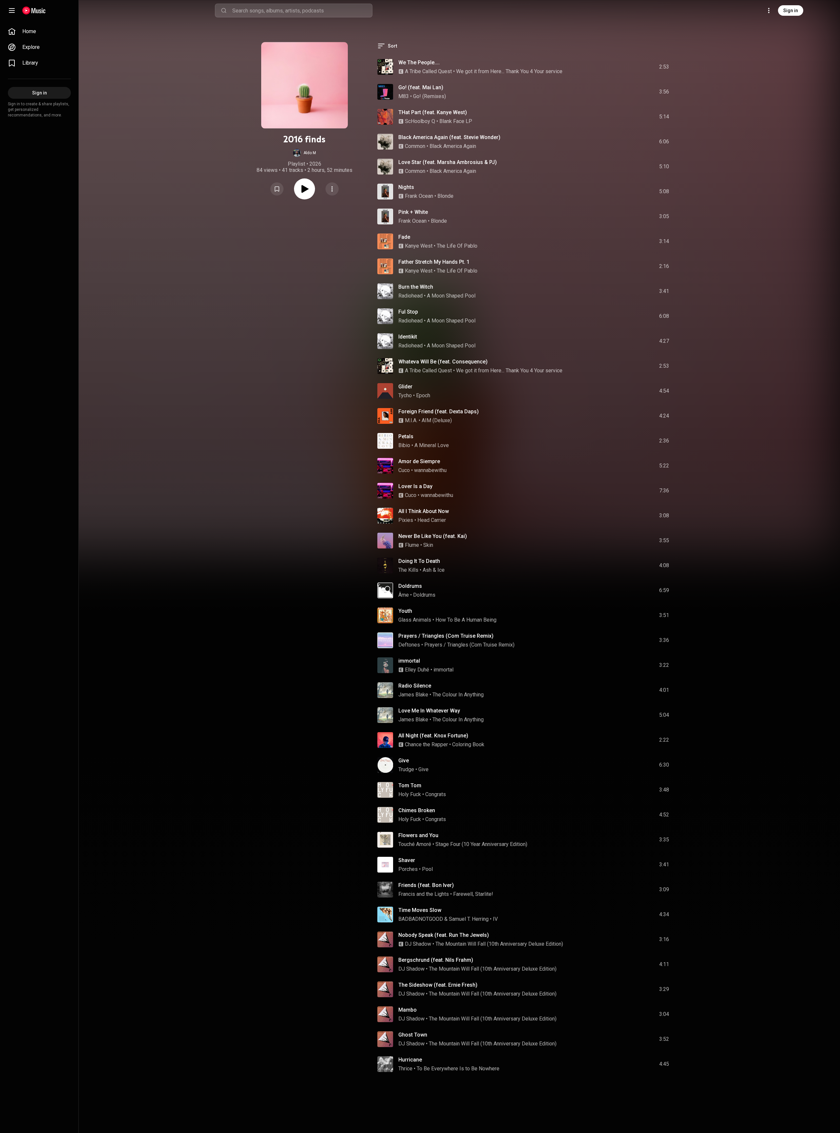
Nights (406, 187)
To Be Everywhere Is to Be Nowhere (458, 1068)
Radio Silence (414, 686)
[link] (39, 31)
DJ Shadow (418, 944)
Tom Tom (409, 785)
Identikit (407, 337)
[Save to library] (277, 189)
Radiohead (410, 296)
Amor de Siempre (419, 461)
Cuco (404, 470)
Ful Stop (408, 312)
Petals (405, 436)
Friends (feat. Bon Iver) (426, 885)
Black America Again (453, 146)
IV (495, 919)
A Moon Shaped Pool (451, 296)
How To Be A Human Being (465, 620)
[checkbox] (664, 67)
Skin (428, 545)
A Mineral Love (431, 445)
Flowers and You (418, 835)
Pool (427, 869)
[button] (304, 153)
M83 (403, 96)
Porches (408, 869)
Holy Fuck (409, 794)
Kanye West (418, 246)
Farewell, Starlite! (473, 894)
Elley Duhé (417, 670)
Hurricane (410, 1060)
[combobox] (302, 10)
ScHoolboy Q (420, 121)
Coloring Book (468, 744)
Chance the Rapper (426, 744)
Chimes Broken (416, 810)
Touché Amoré (414, 844)
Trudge (406, 769)
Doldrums (410, 586)
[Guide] (12, 10)
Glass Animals (414, 620)
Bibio (404, 445)
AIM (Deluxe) (437, 420)
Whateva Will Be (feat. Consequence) (443, 362)
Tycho (405, 395)
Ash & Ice (434, 570)
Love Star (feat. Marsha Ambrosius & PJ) (447, 162)
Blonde (445, 196)
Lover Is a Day (415, 486)
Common (415, 146)
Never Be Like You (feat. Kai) (432, 536)
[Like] (614, 67)
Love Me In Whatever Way (429, 711)
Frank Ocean (419, 196)
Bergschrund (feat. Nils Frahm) (435, 960)
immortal (409, 661)
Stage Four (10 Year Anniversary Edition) (481, 844)
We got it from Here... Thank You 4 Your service (509, 71)
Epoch (423, 395)
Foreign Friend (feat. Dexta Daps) (438, 411)
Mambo (407, 1010)
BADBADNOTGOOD (420, 919)
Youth (405, 611)
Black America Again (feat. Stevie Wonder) (449, 137)
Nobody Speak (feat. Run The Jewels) (443, 935)
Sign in (790, 10)
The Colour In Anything (458, 694)
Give (403, 760)
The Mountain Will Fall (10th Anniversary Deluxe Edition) (499, 944)
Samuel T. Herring (469, 919)
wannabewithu (430, 470)
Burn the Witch (415, 287)
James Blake (413, 694)
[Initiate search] (224, 10)
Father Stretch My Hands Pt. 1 (434, 262)
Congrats (435, 794)
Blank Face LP (455, 121)
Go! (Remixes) (429, 96)
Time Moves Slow (419, 910)
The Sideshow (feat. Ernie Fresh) (437, 985)
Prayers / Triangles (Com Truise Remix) (446, 636)
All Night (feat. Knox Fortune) (433, 735)
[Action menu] (332, 189)
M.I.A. (411, 420)
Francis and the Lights (423, 894)
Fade (404, 237)
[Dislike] (627, 67)
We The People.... (419, 62)
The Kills (408, 570)
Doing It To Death (419, 561)
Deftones (409, 645)
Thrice (405, 1068)
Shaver (406, 860)
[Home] (34, 10)
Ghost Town (412, 1035)
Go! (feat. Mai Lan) (420, 87)
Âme (403, 595)
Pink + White (413, 212)
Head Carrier (431, 520)
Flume (412, 545)
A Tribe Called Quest (428, 71)
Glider (405, 386)
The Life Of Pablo (457, 246)
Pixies (405, 520)
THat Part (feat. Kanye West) (432, 112)
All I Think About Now (423, 511)
